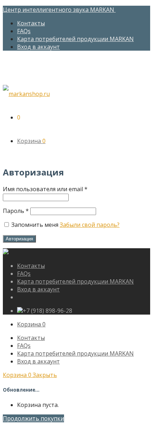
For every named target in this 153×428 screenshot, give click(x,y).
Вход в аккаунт (38, 47)
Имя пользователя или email (45, 189)
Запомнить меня (34, 225)
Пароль (16, 211)
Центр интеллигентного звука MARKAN (59, 10)
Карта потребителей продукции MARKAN (75, 39)
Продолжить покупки (33, 418)
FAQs (24, 31)
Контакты (31, 23)
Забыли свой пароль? (90, 225)
